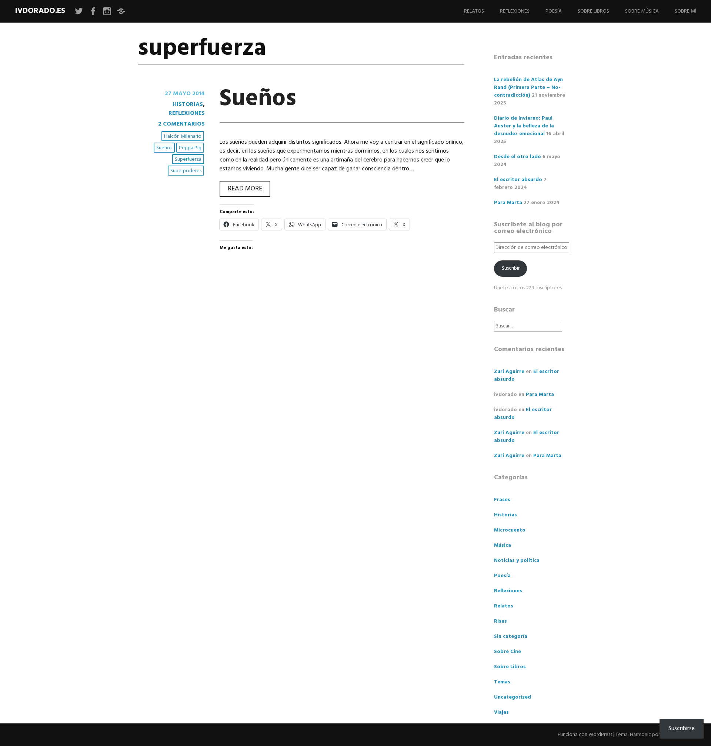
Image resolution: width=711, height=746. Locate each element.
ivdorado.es (40, 10)
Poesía (553, 11)
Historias (188, 104)
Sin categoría (510, 636)
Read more (249, 188)
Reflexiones (515, 11)
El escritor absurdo (518, 180)
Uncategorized (512, 697)
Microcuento (509, 530)
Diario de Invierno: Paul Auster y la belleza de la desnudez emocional (524, 126)
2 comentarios (181, 124)
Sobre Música (642, 11)
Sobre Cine (507, 651)
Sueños (258, 99)
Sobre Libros (593, 11)
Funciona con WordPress (585, 734)
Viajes (501, 712)
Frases (502, 500)
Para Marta (508, 203)
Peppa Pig (190, 148)
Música (502, 545)
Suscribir (511, 268)
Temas (502, 682)
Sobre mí (685, 11)
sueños (164, 148)
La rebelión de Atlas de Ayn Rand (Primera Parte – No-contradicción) (528, 88)
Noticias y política (517, 560)
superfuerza (188, 159)
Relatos (474, 11)
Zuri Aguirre (509, 371)
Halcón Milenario (182, 136)
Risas (500, 621)
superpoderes (185, 171)
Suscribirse (681, 728)
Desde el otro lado (517, 157)
